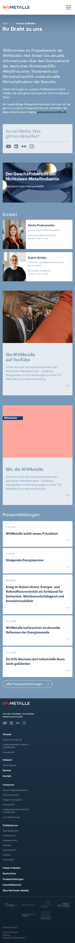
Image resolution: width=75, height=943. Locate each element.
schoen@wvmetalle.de (39, 270)
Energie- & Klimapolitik (12, 739)
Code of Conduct (10, 932)
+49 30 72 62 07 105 (38, 238)
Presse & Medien (26, 23)
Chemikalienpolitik (11, 794)
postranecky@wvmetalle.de (42, 235)
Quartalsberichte (10, 840)
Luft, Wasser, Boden (11, 816)
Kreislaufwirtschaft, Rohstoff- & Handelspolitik (16, 746)
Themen (7, 734)
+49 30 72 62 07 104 (38, 273)
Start (5, 23)
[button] (68, 7)
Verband (7, 759)
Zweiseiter (7, 845)
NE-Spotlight (8, 859)
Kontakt (7, 775)
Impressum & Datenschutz (14, 937)
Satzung (6, 934)
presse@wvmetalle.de (51, 112)
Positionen (8, 784)
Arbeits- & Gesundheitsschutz (15, 789)
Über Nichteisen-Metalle (16, 890)
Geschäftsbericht (12, 884)
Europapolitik (8, 804)
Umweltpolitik (9, 752)
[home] (16, 7)
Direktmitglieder (9, 765)
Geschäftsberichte (10, 830)
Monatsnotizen (9, 835)
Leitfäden (7, 854)
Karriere (7, 770)
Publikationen (10, 825)
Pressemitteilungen (13, 878)
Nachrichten (9, 873)
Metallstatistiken (9, 849)
